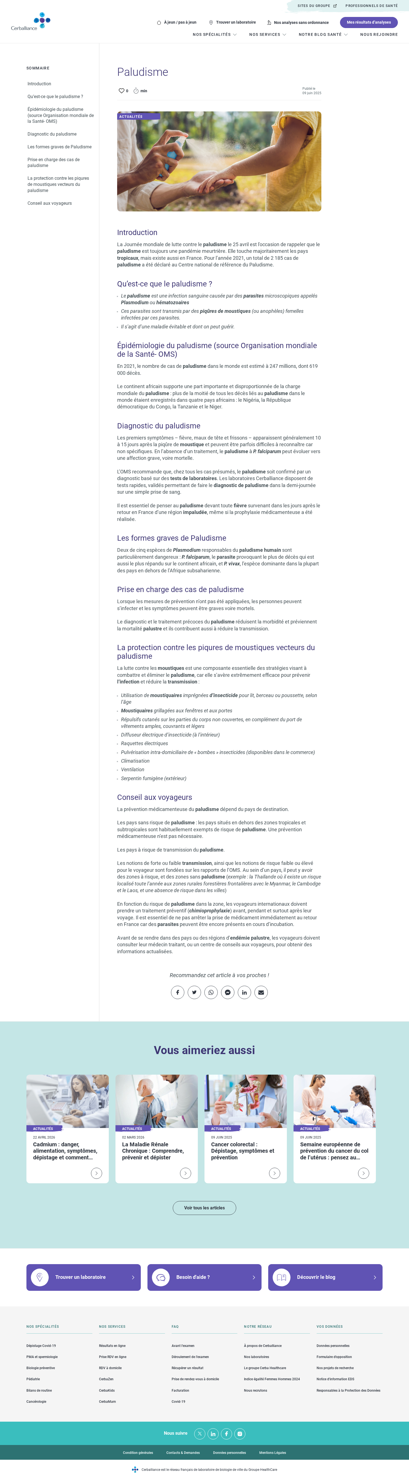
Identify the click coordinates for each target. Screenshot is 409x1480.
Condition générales (138, 1453)
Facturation (180, 1390)
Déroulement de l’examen (190, 1357)
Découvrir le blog (316, 1277)
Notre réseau (258, 1327)
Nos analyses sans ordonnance (301, 22)
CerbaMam (107, 1402)
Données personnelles (333, 1346)
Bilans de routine (39, 1390)
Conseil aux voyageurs (50, 203)
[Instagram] (239, 1433)
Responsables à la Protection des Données (348, 1390)
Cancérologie (36, 1402)
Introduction (39, 83)
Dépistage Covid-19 (41, 1346)
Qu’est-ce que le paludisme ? (55, 96)
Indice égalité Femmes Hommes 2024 (272, 1379)
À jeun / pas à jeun (180, 22)
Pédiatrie (33, 1379)
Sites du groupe (314, 6)
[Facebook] (226, 1433)
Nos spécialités (42, 1327)
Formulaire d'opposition (334, 1357)
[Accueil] (30, 21)
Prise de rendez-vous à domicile (195, 1379)
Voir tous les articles (204, 1208)
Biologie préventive (40, 1368)
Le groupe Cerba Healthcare (265, 1368)
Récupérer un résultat (187, 1368)
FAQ (175, 1327)
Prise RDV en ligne (112, 1357)
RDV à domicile (110, 1368)
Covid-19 (178, 1402)
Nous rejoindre (379, 34)
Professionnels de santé (372, 6)
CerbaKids (107, 1390)
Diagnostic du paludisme (52, 134)
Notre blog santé (320, 34)
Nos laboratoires (256, 1357)
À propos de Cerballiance (263, 1346)
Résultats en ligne (112, 1346)
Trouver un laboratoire (236, 22)
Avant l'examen (183, 1346)
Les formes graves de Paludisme (60, 146)
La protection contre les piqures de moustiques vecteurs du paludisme (58, 184)
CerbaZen (106, 1379)
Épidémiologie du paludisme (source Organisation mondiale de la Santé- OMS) (61, 115)
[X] (199, 1433)
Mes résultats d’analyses (369, 22)
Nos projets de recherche (335, 1368)
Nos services (112, 1327)
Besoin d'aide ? (193, 1277)
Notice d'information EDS (335, 1379)
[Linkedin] (213, 1433)
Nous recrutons (255, 1390)
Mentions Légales (272, 1453)
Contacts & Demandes (183, 1453)
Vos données (330, 1327)
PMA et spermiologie (42, 1357)
